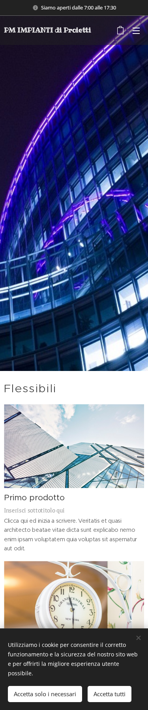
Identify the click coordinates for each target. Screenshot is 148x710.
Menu (136, 30)
